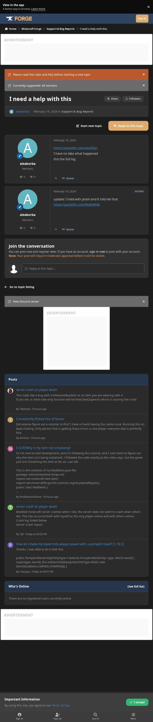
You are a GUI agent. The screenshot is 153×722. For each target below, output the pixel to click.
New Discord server (26, 301)
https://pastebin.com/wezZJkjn (75, 148)
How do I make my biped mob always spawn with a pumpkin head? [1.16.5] (70, 544)
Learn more (7, 7)
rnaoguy (25, 571)
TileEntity (25, 409)
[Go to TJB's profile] (10, 507)
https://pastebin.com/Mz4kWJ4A (77, 205)
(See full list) (136, 586)
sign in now (97, 251)
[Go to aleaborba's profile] (11, 112)
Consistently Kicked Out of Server (40, 419)
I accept (139, 702)
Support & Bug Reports (77, 111)
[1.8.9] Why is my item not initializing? (43, 448)
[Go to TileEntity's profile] (10, 391)
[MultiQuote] (56, 178)
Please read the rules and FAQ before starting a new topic (51, 74)
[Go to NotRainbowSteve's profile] (10, 449)
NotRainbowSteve (30, 496)
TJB (22, 534)
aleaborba (22, 111)
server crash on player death (36, 390)
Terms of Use (60, 705)
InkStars (24, 438)
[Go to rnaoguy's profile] (10, 545)
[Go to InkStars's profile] (10, 420)
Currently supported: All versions (35, 85)
